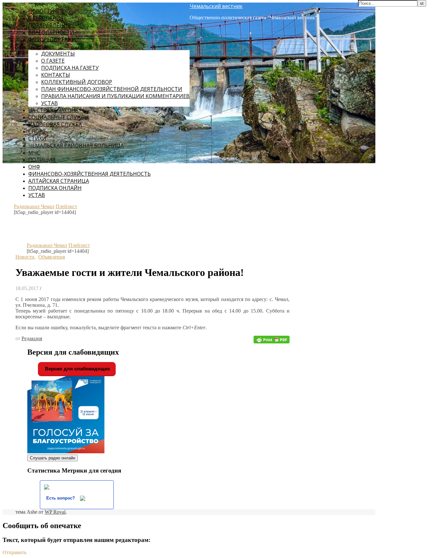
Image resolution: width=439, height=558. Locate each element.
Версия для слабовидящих (77, 368)
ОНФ (34, 166)
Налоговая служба (55, 124)
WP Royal (55, 512)
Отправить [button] (14, 552)
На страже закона (53, 110)
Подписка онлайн (55, 187)
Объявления (46, 18)
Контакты (55, 74)
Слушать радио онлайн (52, 458)
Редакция (32, 338)
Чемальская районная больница (76, 145)
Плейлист (66, 206)
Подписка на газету (70, 67)
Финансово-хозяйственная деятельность (89, 173)
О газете (53, 60)
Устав (49, 103)
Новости (41, 11)
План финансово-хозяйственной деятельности (111, 89)
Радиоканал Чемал (34, 206)
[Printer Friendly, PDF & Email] (272, 339)
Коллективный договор (76, 81)
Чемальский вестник (216, 6)
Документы (58, 53)
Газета (37, 46)
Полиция (42, 159)
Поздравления (49, 25)
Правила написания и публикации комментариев (115, 96)
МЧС (34, 152)
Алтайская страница (58, 180)
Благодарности (51, 32)
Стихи (37, 138)
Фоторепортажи (52, 39)
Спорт (37, 131)
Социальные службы (58, 117)
